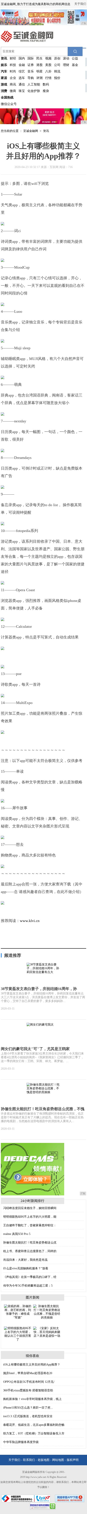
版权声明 (73, 1459)
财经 (13, 58)
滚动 (66, 58)
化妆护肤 (33, 91)
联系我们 (29, 1459)
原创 (57, 58)
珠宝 (22, 91)
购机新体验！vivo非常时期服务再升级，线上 (32, 1399)
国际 (30, 58)
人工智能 (33, 84)
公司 (57, 65)
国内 (22, 58)
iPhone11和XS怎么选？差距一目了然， (28, 1407)
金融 (22, 65)
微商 (13, 91)
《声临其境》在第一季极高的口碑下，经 (29, 1277)
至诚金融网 (30, 131)
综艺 (22, 71)
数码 (46, 84)
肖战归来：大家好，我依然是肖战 (25, 1259)
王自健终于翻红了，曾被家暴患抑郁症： (29, 1225)
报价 (57, 78)
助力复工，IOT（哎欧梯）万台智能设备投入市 (33, 1433)
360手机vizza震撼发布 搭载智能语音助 (28, 1390)
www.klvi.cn (29, 921)
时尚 (13, 71)
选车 (22, 78)
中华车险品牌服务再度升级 (21, 1442)
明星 (39, 71)
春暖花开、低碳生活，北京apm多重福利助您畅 (33, 1424)
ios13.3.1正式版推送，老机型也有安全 (28, 1416)
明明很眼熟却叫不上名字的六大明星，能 (29, 1216)
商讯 (13, 84)
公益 (75, 58)
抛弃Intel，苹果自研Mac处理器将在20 (27, 1373)
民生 (39, 58)
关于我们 (80, 3)
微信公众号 (9, 104)
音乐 (30, 71)
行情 (48, 78)
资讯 (46, 131)
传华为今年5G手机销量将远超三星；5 (28, 1285)
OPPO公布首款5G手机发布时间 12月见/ (28, 1381)
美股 (48, 65)
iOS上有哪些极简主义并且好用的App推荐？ (31, 1364)
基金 (75, 65)
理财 (66, 65)
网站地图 (58, 1459)
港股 (39, 65)
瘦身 (46, 91)
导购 (30, 78)
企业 (13, 78)
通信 (22, 84)
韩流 (57, 71)
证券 (30, 65)
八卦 (48, 71)
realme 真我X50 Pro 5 (16, 1234)
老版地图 (43, 1459)
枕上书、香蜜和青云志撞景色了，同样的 (29, 1251)
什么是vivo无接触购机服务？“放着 (25, 1268)
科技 (13, 65)
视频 (48, 58)
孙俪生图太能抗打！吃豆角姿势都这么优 (29, 1242)
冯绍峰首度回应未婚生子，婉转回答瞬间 (29, 1208)
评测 (39, 78)
